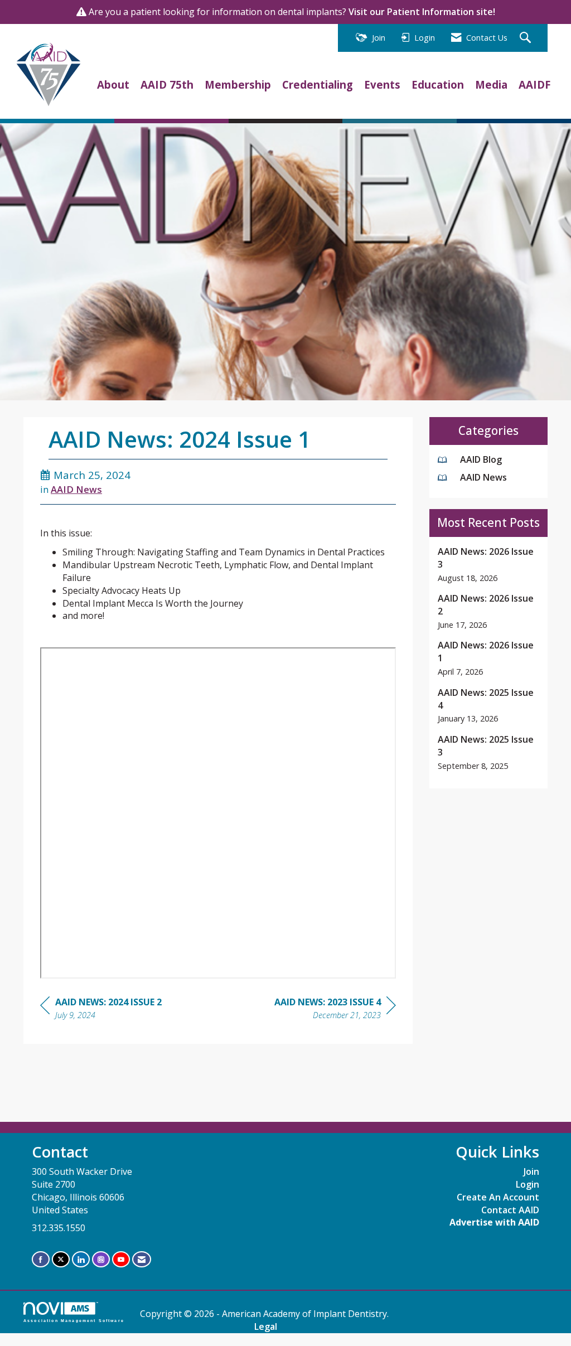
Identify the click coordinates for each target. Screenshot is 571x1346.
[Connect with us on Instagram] (101, 1259)
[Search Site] (527, 38)
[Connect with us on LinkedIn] (81, 1259)
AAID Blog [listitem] (481, 459)
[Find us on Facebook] (41, 1259)
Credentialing (317, 84)
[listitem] (489, 564)
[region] (335, 1010)
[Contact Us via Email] (141, 1259)
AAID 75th (167, 84)
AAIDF (534, 84)
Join (531, 1171)
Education (438, 84)
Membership (238, 84)
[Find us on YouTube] (121, 1259)
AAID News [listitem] (483, 477)
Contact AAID (510, 1210)
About (113, 84)
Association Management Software (73, 1320)
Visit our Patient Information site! (422, 12)
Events (382, 84)
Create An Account (498, 1197)
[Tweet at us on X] (61, 1259)
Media (491, 84)
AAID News (76, 489)
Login (527, 1184)
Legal (265, 1326)
